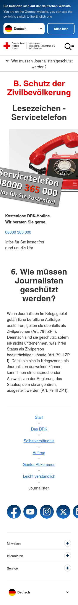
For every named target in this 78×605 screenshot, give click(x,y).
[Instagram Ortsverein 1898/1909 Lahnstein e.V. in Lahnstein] (47, 512)
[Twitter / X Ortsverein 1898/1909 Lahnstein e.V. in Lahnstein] (63, 512)
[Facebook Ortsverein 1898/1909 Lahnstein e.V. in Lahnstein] (14, 512)
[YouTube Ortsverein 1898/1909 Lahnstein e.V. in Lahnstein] (30, 512)
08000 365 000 (18, 232)
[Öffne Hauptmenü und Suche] (69, 46)
